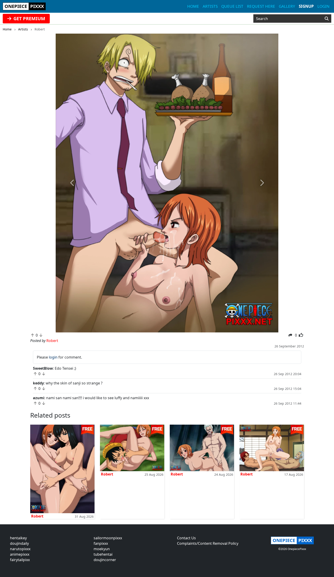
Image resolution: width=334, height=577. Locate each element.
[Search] (326, 18)
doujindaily (19, 543)
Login (323, 6)
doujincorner (105, 559)
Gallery (287, 6)
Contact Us (186, 537)
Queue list (232, 6)
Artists (210, 6)
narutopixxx (20, 548)
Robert (37, 516)
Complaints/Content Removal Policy (207, 543)
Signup (306, 6)
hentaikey (18, 537)
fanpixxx (101, 543)
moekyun (102, 548)
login (53, 357)
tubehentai (103, 554)
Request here (261, 6)
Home (193, 6)
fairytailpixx (20, 559)
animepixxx (19, 554)
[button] (72, 183)
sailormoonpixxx (108, 537)
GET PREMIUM (28, 18)
